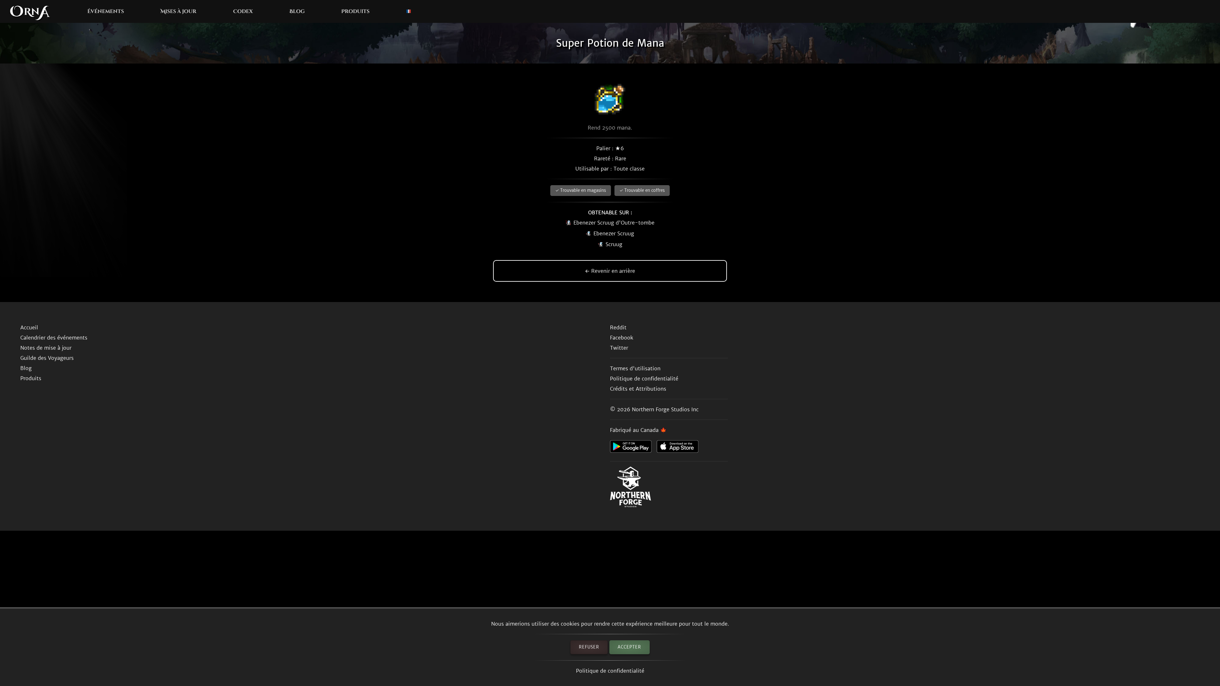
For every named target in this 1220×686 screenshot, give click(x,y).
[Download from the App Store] (680, 448)
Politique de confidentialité (610, 671)
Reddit (618, 327)
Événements (105, 11)
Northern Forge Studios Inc (665, 409)
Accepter (629, 647)
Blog (297, 11)
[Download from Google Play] (633, 448)
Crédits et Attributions (638, 389)
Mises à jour (178, 11)
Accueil (29, 327)
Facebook (621, 337)
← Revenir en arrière (610, 271)
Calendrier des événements (53, 337)
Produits (355, 11)
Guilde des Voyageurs (47, 358)
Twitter (619, 348)
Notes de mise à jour (45, 348)
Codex (243, 11)
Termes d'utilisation (635, 368)
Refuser (589, 647)
